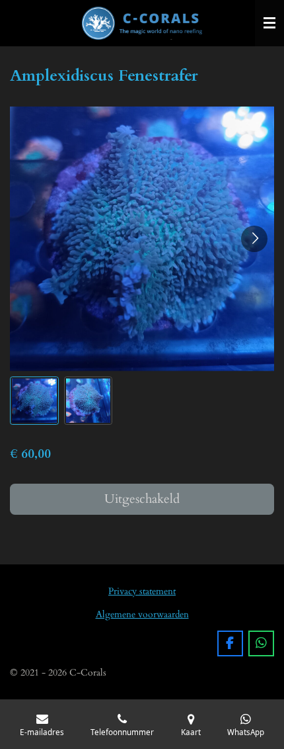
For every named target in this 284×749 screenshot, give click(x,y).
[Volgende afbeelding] (254, 239)
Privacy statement (142, 591)
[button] (34, 400)
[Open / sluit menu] (269, 23)
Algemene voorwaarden (142, 614)
